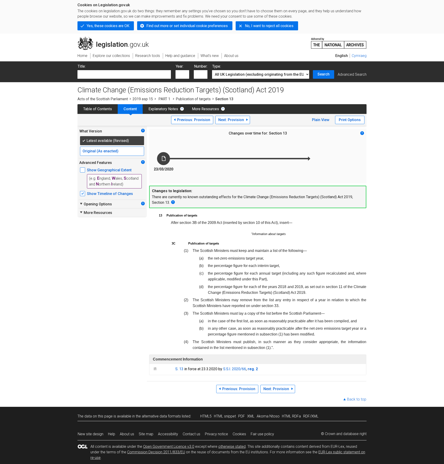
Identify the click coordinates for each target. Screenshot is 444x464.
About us (127, 434)
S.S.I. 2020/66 (234, 369)
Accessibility (168, 434)
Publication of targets (193, 99)
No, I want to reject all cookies (269, 26)
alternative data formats (161, 416)
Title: (82, 66)
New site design (90, 434)
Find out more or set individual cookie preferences (187, 26)
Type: (216, 66)
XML (250, 416)
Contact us (191, 434)
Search (324, 74)
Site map (146, 434)
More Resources (205, 109)
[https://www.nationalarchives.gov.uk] (339, 41)
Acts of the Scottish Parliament (102, 99)
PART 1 (164, 99)
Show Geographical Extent (109, 170)
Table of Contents (97, 109)
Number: (200, 66)
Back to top (356, 399)
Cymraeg (359, 55)
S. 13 (179, 369)
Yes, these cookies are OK (108, 26)
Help (111, 434)
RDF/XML (310, 416)
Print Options (350, 120)
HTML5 (206, 416)
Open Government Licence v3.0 (168, 446)
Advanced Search (352, 74)
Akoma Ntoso (268, 416)
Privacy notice (216, 434)
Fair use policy (262, 434)
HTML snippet (225, 416)
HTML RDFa (291, 416)
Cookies (239, 434)
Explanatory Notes (163, 109)
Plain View (320, 120)
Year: (179, 66)
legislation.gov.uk (115, 38)
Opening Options (95, 204)
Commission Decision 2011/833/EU (156, 452)
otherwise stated (232, 446)
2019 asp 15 (143, 99)
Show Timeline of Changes (110, 193)
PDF (241, 416)
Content (130, 109)
